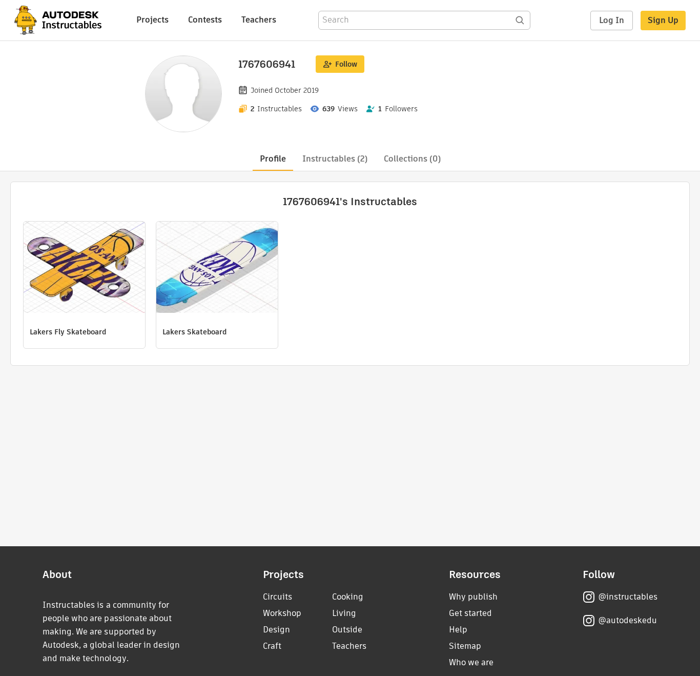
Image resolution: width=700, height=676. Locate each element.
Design (276, 629)
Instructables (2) (334, 159)
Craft (272, 646)
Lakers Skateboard (194, 332)
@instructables (627, 597)
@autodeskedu (627, 620)
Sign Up (663, 20)
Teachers (258, 20)
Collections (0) (412, 159)
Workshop (282, 613)
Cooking (347, 597)
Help (458, 629)
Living (344, 613)
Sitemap (465, 646)
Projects (152, 20)
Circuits (277, 597)
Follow (346, 64)
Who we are (471, 662)
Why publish (473, 597)
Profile (273, 159)
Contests (205, 20)
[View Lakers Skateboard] (217, 268)
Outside (347, 629)
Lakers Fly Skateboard (68, 332)
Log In (611, 20)
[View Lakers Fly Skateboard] (84, 268)
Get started (470, 613)
